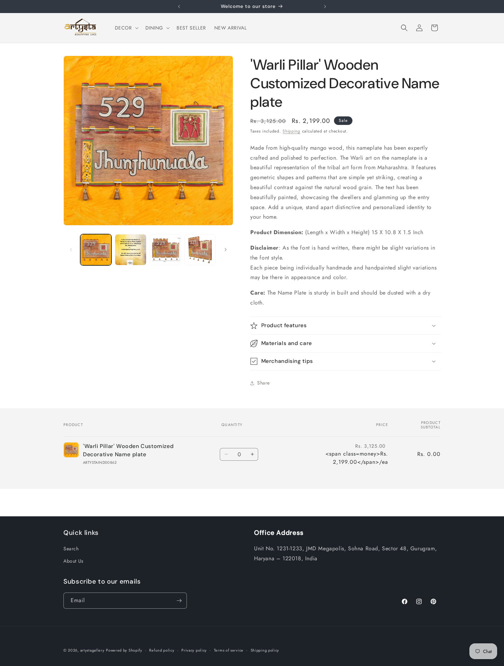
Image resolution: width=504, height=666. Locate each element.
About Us (73, 561)
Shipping (291, 131)
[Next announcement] (325, 6)
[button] (126, 28)
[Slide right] (225, 249)
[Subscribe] (179, 601)
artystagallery (92, 650)
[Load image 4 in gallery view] (200, 249)
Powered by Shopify (124, 650)
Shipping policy (265, 650)
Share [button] (263, 382)
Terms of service (228, 650)
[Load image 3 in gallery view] (165, 249)
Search (71, 548)
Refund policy (161, 650)
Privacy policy (194, 650)
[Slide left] (71, 249)
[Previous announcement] (179, 6)
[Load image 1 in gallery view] (95, 249)
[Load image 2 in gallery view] (130, 249)
